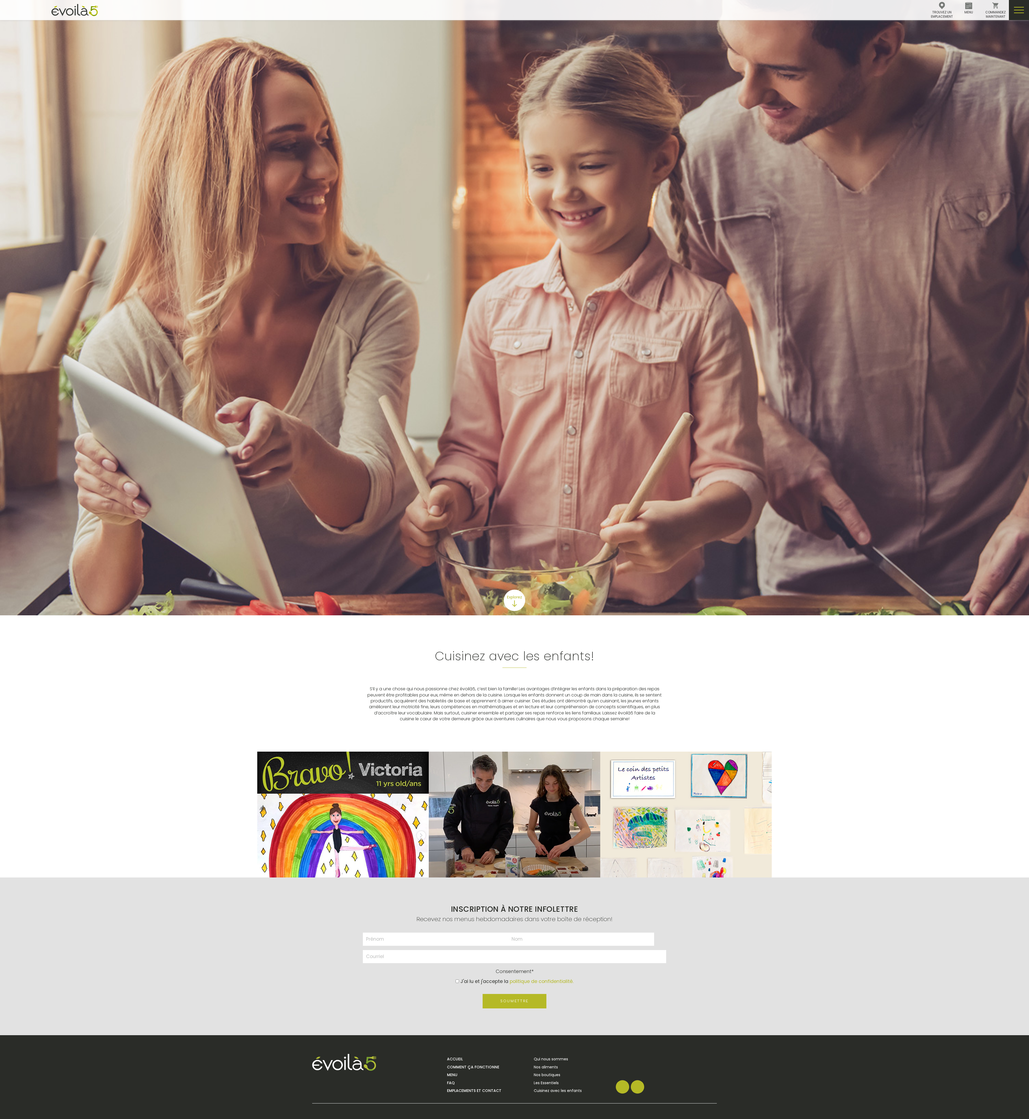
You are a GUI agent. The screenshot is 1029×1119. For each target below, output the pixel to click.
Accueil (455, 1059)
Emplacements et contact (474, 1090)
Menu (452, 1074)
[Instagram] (637, 1087)
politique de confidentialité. (541, 981)
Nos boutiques (547, 1074)
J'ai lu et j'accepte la (516, 981)
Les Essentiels (546, 1083)
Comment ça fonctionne (473, 1067)
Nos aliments (546, 1067)
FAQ (451, 1083)
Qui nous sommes (551, 1059)
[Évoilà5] (49, 10)
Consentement (515, 971)
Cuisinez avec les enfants (558, 1090)
